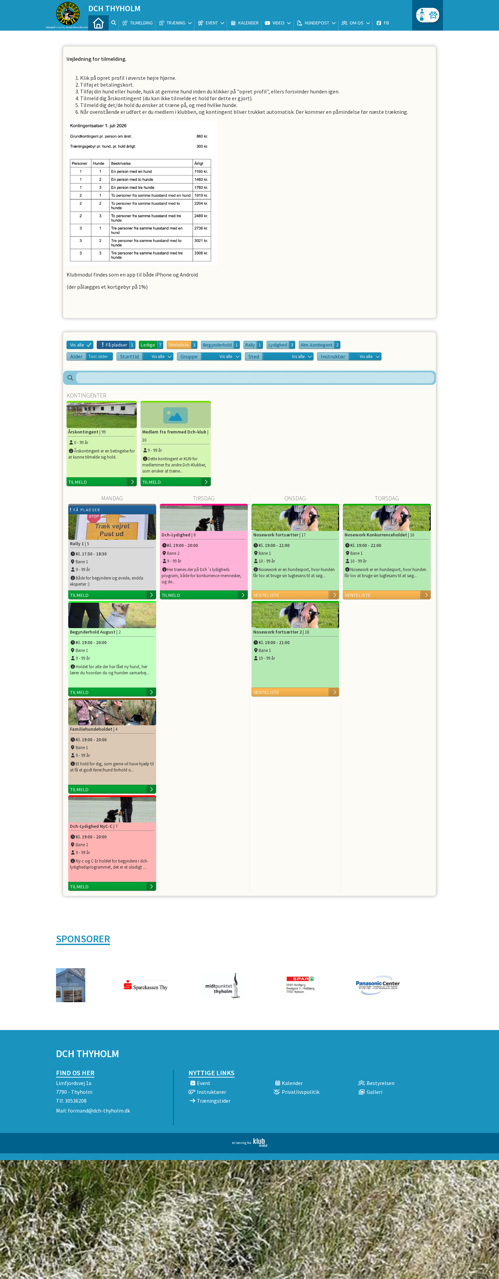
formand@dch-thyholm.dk (99, 1110)
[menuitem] (98, 23)
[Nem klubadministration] (249, 1144)
